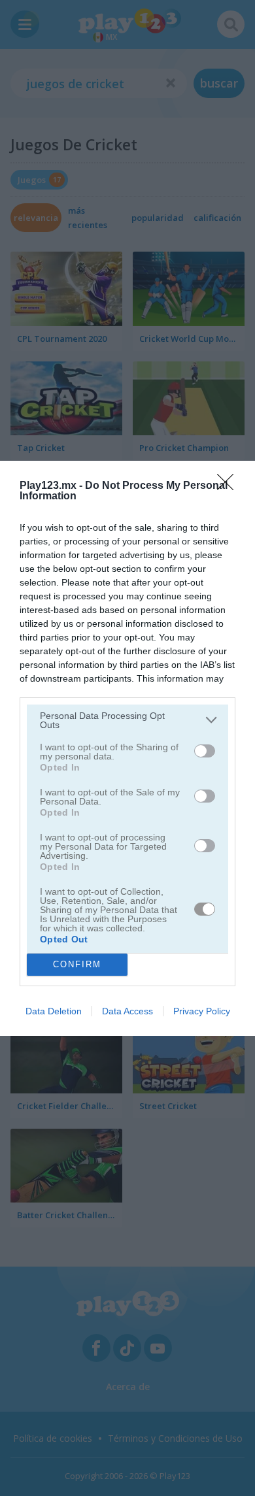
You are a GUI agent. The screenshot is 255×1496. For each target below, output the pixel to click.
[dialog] (127, 748)
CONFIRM (77, 964)
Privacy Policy (201, 1011)
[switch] (204, 750)
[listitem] (127, 720)
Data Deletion (54, 1011)
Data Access (127, 1011)
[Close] (229, 486)
